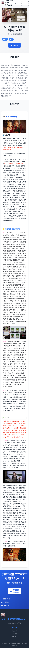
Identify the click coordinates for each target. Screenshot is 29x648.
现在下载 (15, 45)
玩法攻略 (14, 634)
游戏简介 (14, 631)
